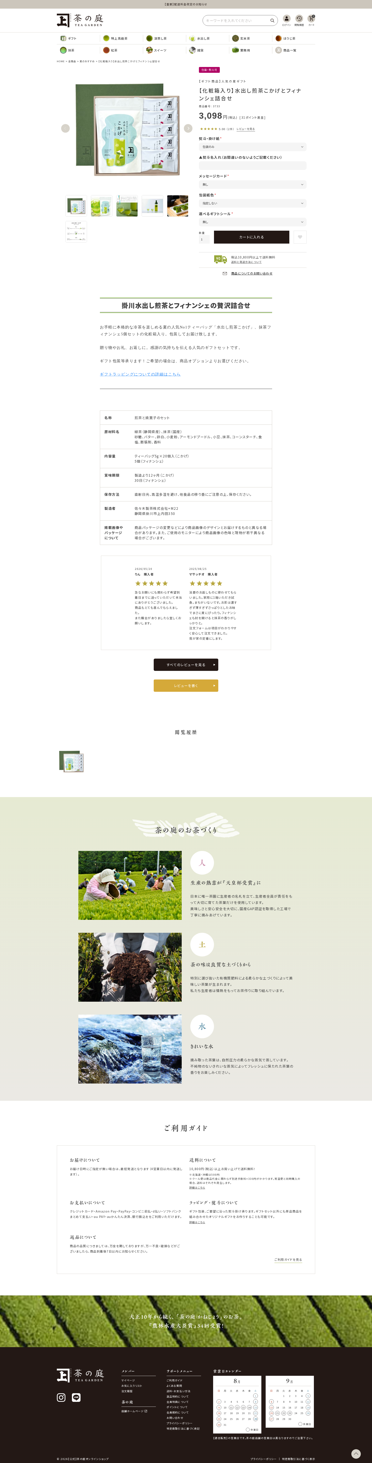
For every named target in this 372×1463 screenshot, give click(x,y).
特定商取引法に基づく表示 (298, 1459)
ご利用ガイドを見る (288, 1259)
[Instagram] (61, 1397)
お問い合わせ (175, 1417)
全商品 (72, 61)
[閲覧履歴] (299, 20)
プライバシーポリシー (180, 1423)
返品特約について (178, 1396)
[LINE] (76, 1397)
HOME (61, 61)
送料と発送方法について (246, 262)
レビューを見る (246, 129)
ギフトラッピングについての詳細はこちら (140, 374)
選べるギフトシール (215, 213)
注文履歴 (127, 1391)
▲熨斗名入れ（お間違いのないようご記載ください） (240, 157)
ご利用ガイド (175, 1380)
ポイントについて (177, 1407)
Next (188, 128)
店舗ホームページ (132, 1411)
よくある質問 (174, 1385)
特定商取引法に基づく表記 (183, 1428)
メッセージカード (213, 176)
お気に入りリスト (132, 1385)
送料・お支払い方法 (179, 1391)
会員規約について (178, 1412)
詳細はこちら (197, 1187)
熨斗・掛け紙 (209, 138)
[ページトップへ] (356, 1454)
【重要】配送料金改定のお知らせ (186, 4)
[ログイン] (286, 20)
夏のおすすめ (87, 61)
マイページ (128, 1380)
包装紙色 (206, 194)
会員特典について (178, 1402)
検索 (272, 20)
